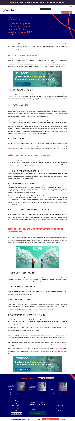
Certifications (16, 410)
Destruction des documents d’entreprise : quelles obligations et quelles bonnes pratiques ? (16, 393)
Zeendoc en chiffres (59, 405)
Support (59, 410)
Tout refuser (55, 419)
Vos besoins (20, 9)
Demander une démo (66, 12)
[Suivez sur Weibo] (44, 404)
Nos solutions (28, 9)
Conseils (18, 17)
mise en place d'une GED (27, 114)
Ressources (35, 9)
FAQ (19, 408)
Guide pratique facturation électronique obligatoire (58, 393)
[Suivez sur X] (33, 404)
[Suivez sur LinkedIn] (37, 404)
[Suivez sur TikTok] (41, 404)
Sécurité (16, 408)
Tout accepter (46, 419)
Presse (59, 407)
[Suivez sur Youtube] (35, 404)
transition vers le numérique (58, 348)
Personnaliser (63, 419)
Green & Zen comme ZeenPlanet (37, 412)
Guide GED (11, 408)
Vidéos (22, 408)
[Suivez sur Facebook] (31, 404)
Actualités (13, 17)
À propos (58, 9)
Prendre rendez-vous (67, 9)
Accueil (9, 17)
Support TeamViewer (16, 413)
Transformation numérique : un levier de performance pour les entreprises (37, 393)
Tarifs (54, 9)
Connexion (70, 6)
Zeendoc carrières (59, 408)
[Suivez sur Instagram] (39, 404)
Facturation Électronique (45, 9)
